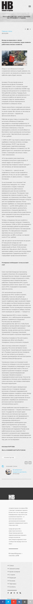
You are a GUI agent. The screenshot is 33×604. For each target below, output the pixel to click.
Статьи (11, 565)
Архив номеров (14, 571)
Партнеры (12, 584)
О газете (12, 575)
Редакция (12, 577)
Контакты (12, 587)
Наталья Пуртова (9, 457)
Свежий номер (14, 568)
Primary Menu (29, 6)
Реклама (12, 581)
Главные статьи (7, 31)
